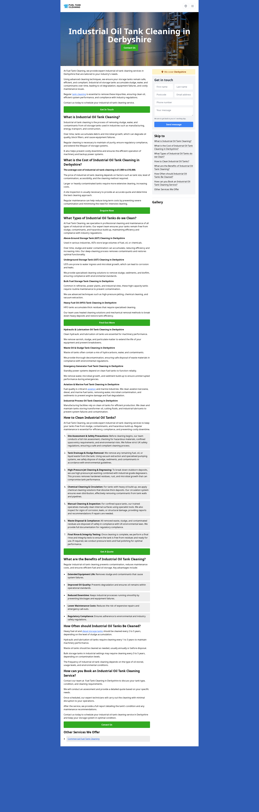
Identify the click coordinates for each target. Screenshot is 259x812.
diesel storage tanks (92, 631)
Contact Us (129, 47)
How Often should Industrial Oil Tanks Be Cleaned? (170, 175)
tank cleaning (79, 94)
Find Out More (107, 322)
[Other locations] (186, 6)
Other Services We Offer (166, 189)
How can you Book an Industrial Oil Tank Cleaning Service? (172, 183)
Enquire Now (107, 210)
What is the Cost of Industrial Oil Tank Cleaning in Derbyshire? (173, 147)
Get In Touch (107, 109)
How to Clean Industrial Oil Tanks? (171, 161)
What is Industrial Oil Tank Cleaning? (172, 141)
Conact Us (106, 724)
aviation (92, 388)
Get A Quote (106, 551)
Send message (173, 124)
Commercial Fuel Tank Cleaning (84, 738)
